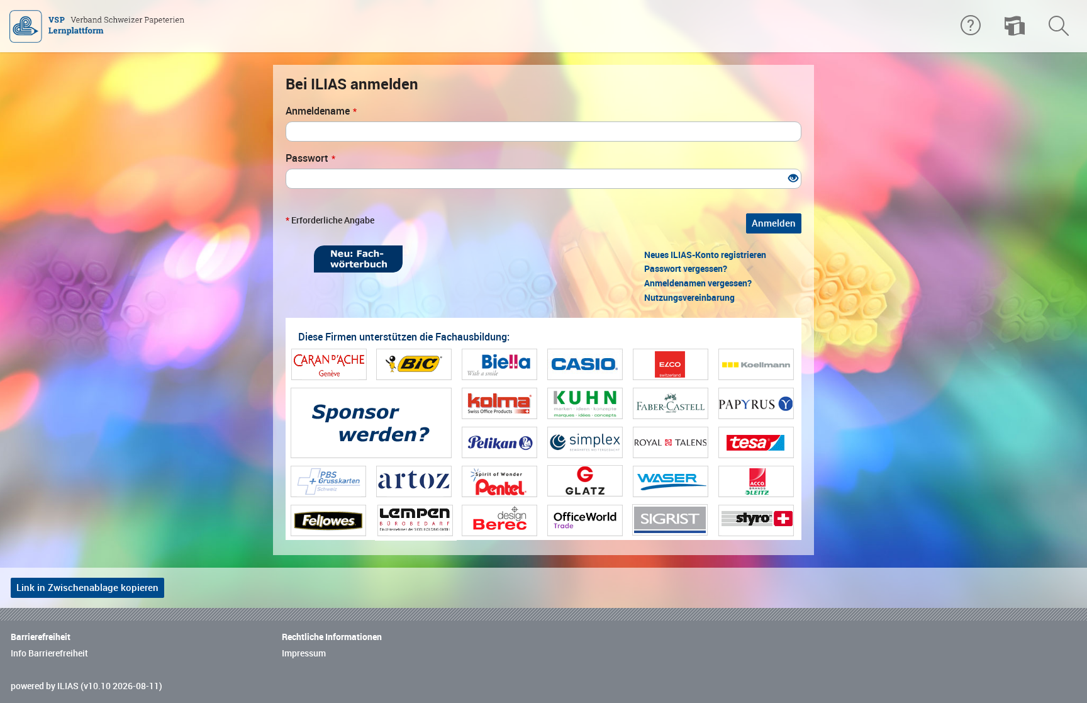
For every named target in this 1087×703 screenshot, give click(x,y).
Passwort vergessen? (685, 269)
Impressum (304, 653)
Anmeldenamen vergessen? (698, 283)
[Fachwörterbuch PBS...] (358, 259)
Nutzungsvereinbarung (689, 298)
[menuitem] (1015, 26)
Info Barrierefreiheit (49, 653)
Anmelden (774, 223)
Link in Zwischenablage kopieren (87, 587)
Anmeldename (321, 111)
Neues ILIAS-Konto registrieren (705, 255)
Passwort (310, 158)
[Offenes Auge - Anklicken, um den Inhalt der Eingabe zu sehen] (793, 179)
